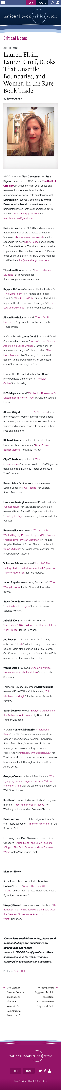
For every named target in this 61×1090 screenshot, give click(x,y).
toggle (3, 2)
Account (57, 2)
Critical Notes (15, 38)
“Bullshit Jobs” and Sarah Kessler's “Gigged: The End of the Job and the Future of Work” (28, 847)
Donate (42, 2)
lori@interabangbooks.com (34, 260)
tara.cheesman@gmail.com (18, 218)
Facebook (45, 1071)
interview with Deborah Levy (35, 752)
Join (31, 2)
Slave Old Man (12, 549)
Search (52, 2)
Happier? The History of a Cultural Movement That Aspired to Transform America (29, 567)
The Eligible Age (13, 516)
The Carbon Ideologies (17, 606)
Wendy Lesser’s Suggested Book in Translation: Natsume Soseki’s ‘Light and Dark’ (44, 997)
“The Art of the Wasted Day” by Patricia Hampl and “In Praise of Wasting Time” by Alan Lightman (29, 534)
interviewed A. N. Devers (34, 412)
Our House (30, 487)
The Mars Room (13, 293)
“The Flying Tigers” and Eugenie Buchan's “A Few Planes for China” (28, 780)
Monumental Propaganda (30, 237)
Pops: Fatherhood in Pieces (29, 804)
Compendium (11, 506)
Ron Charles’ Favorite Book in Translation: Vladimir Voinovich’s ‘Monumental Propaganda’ (15, 1001)
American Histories (38, 823)
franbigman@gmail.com (26, 213)
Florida (19, 644)
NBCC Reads (31, 242)
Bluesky (40, 1071)
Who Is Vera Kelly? (24, 298)
